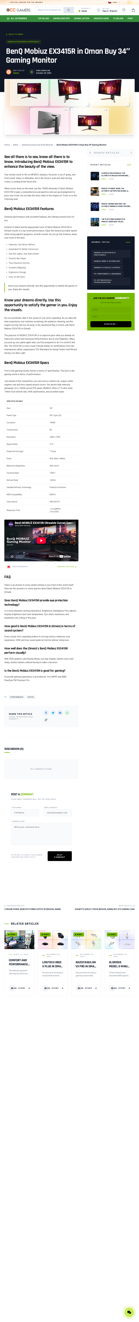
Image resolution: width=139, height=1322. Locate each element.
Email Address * (51, 807)
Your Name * (17, 807)
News (15, 145)
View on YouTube (65, 566)
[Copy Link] (46, 720)
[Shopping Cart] (133, 10)
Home (7, 145)
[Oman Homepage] (19, 9)
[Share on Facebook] (46, 713)
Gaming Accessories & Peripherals (23, 41)
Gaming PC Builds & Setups (107, 267)
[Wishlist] (124, 10)
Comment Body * (19, 821)
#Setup (31, 697)
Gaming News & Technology (107, 261)
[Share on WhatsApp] (67, 713)
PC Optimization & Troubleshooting (102, 281)
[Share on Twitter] (53, 713)
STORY (18, 988)
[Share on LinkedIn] (60, 713)
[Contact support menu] (129, 1312)
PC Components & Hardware (107, 274)
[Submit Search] (68, 10)
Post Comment (59, 856)
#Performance (16, 697)
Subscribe (110, 324)
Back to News (16, 34)
